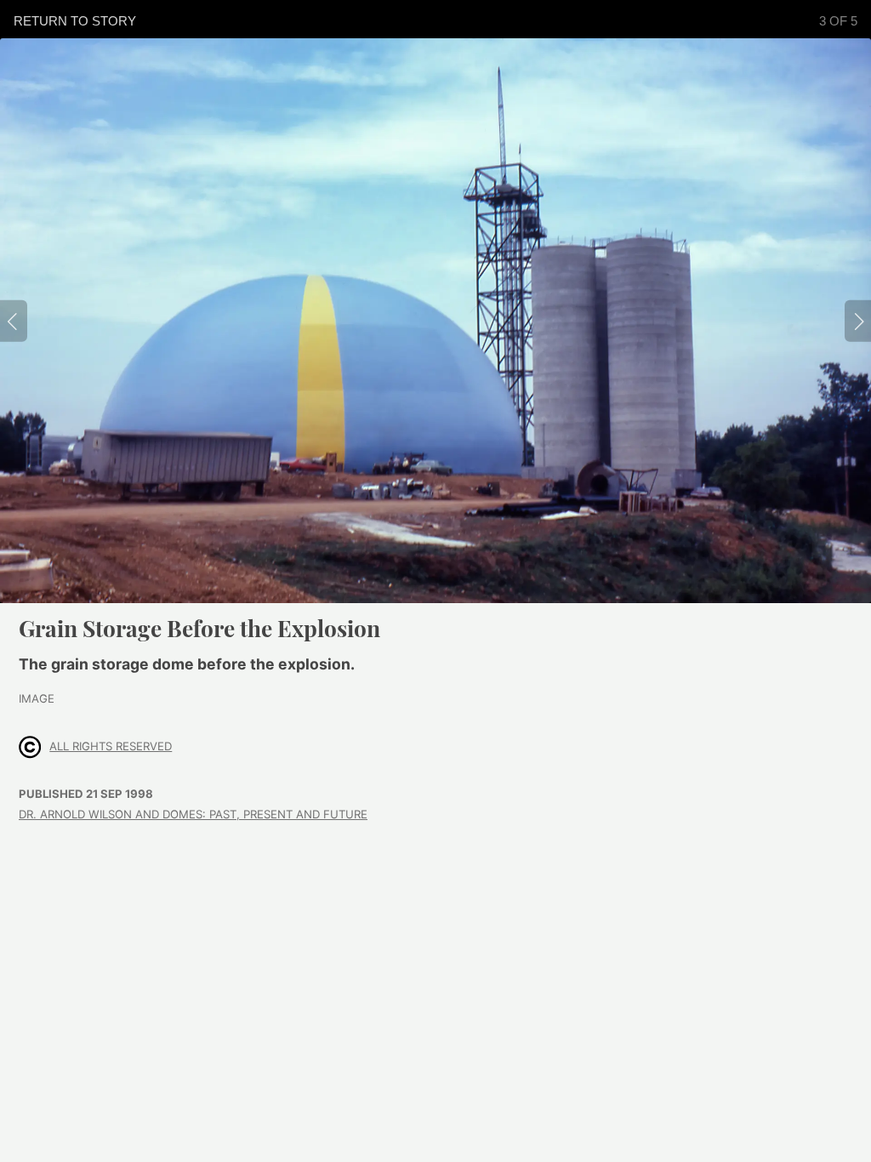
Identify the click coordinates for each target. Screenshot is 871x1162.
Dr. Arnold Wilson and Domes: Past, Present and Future (193, 814)
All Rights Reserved (110, 746)
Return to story (75, 21)
